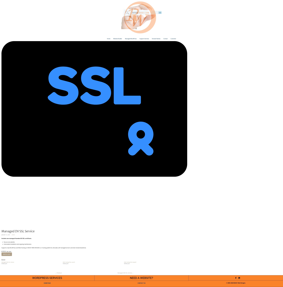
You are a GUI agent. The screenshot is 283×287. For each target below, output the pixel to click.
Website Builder (117, 39)
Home (108, 39)
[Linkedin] (239, 278)
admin (13, 234)
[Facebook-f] (236, 278)
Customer (173, 39)
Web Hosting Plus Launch (69, 262)
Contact (165, 39)
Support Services (144, 39)
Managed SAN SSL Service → (125, 273)
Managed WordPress (131, 39)
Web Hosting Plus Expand (130, 262)
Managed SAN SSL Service (7, 262)
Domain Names (156, 39)
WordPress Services (47, 278)
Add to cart (6, 254)
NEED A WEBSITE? (141, 278)
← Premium (58, 273)
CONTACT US (141, 283)
